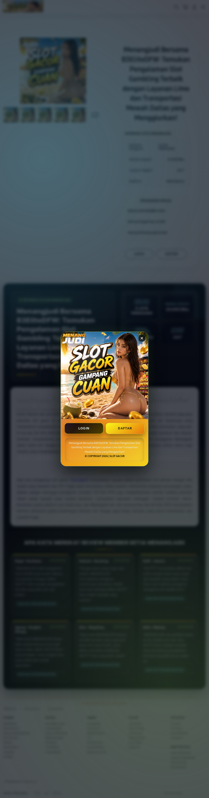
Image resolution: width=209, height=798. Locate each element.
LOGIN (84, 428)
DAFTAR (125, 428)
